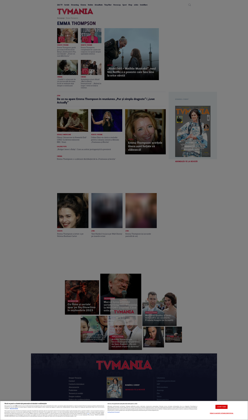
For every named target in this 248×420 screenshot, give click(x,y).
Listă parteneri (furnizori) (114, 412)
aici (88, 413)
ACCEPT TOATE (221, 407)
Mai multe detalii (14, 408)
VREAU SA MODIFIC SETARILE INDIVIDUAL (221, 413)
